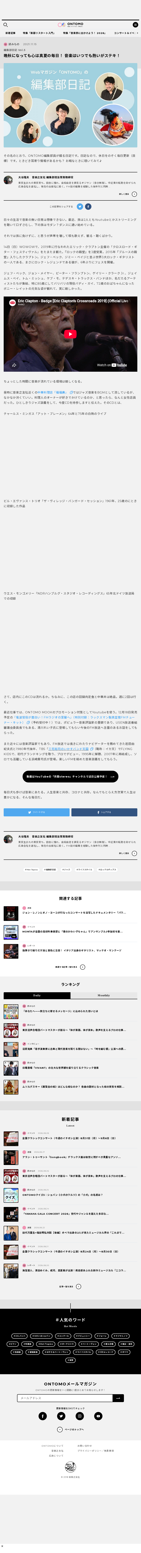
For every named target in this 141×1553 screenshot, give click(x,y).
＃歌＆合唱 (108, 1344)
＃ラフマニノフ (120, 1336)
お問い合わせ (84, 1445)
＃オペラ (124, 1352)
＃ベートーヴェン (89, 1344)
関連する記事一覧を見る (66, 967)
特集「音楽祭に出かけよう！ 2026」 (85, 33)
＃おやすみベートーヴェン (56, 1352)
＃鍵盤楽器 (33, 1352)
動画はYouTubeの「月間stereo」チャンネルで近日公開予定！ (67, 776)
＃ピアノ (13, 1344)
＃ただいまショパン (41, 1336)
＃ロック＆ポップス (107, 869)
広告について (56, 1455)
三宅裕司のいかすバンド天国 (68, 749)
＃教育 (70, 1360)
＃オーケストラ (67, 1344)
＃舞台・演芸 (126, 1344)
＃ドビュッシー (83, 1336)
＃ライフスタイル (84, 869)
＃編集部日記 (50, 869)
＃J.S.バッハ (19, 1336)
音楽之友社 (57, 1450)
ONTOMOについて (52, 1445)
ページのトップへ (74, 1429)
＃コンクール (63, 1336)
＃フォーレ (102, 1336)
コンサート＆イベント (127, 33)
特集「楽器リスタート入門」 (39, 33)
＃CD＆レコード (105, 1352)
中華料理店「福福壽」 (52, 392)
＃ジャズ (66, 869)
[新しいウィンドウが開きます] (43, 1416)
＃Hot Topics (31, 869)
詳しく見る (124, 194)
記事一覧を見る (66, 1286)
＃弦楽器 (17, 1352)
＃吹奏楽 (27, 1344)
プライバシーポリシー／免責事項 (95, 1450)
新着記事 (11, 33)
